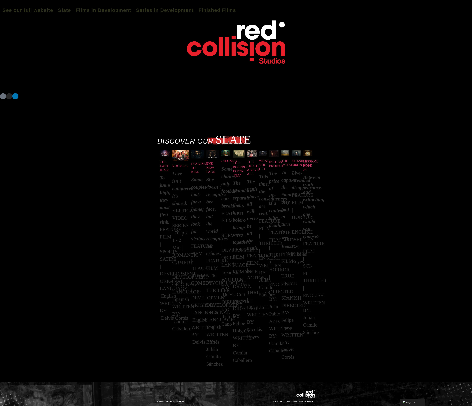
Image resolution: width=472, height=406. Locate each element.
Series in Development (165, 10)
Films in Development (103, 10)
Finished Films (217, 10)
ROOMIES (180, 166)
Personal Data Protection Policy (170, 401)
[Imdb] (3, 96)
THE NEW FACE (210, 168)
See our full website (27, 10)
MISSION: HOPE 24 (310, 165)
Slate (64, 10)
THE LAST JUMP (164, 166)
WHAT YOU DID (264, 165)
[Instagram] (9, 96)
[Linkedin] (15, 96)
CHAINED (229, 161)
